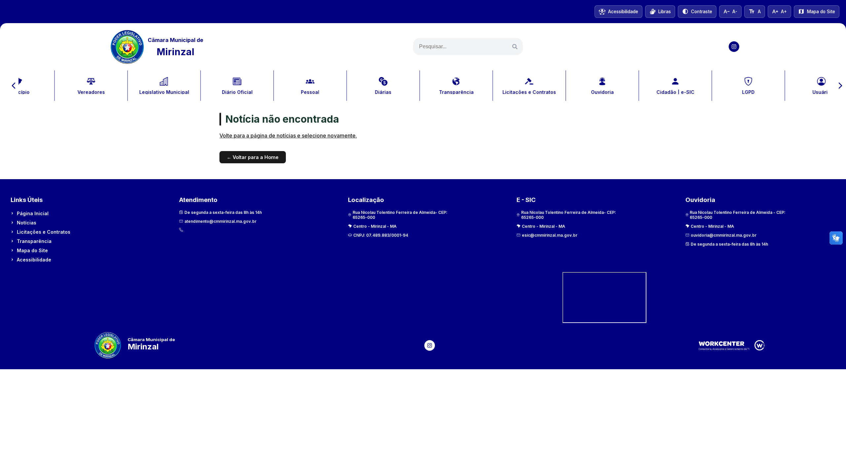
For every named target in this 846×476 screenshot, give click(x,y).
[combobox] (468, 46)
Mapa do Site (32, 250)
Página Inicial (33, 213)
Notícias (26, 222)
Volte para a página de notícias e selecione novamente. (288, 135)
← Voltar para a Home (253, 157)
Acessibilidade (34, 259)
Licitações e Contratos (43, 232)
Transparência (34, 241)
